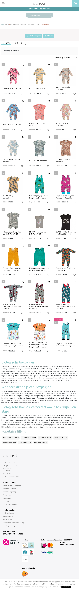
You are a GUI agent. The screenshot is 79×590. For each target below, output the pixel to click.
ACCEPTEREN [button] (66, 587)
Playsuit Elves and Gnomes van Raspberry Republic (39, 306)
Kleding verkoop (9, 526)
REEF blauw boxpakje (38, 161)
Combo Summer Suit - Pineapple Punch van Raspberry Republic (38, 345)
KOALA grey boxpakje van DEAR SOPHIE (12, 233)
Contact (6, 501)
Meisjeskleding (8, 513)
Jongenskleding (9, 516)
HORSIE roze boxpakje (12, 88)
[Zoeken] (50, 15)
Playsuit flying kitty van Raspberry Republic (65, 197)
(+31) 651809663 (9, 463)
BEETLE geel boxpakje (38, 88)
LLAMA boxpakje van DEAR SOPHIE (37, 233)
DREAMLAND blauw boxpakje (11, 161)
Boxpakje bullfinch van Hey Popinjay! (65, 269)
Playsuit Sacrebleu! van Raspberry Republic (12, 269)
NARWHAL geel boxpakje (9, 197)
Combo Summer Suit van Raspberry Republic (13, 345)
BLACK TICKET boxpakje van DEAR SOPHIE (66, 233)
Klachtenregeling (9, 492)
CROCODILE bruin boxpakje (63, 161)
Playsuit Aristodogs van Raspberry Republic (39, 269)
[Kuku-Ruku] (11, 455)
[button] (21, 93)
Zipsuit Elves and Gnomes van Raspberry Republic (13, 306)
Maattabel (7, 498)
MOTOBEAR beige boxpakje (63, 88)
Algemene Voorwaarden (12, 485)
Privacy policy (8, 495)
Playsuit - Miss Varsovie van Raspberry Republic (66, 345)
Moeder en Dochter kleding (13, 523)
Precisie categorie (10, 504)
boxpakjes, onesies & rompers (30, 24)
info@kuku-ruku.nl (10, 466)
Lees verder (56, 587)
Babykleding (7, 519)
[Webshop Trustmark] (11, 558)
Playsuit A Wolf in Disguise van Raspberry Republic (65, 306)
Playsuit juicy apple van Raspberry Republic (39, 197)
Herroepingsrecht (9, 488)
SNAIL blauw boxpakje (12, 124)
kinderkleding (14, 24)
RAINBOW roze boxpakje (62, 124)
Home (7, 24)
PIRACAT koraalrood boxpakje (37, 124)
